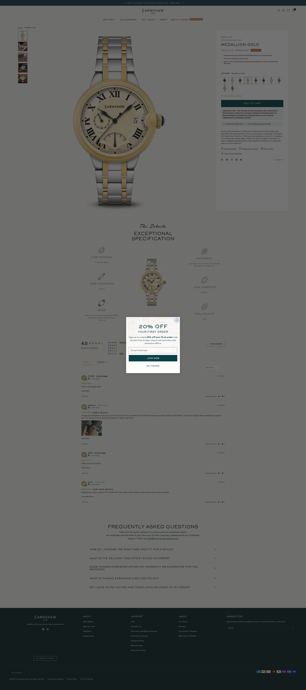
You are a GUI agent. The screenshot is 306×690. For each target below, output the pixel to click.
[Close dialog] (177, 320)
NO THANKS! (153, 366)
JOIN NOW (153, 358)
